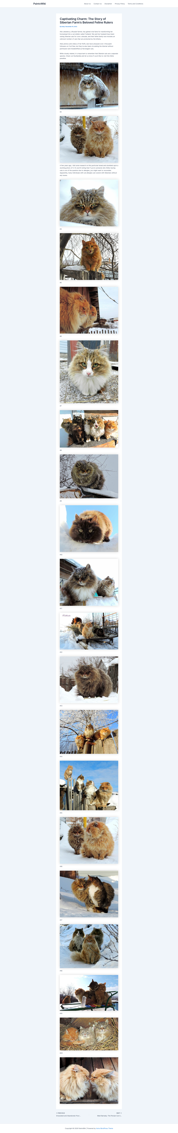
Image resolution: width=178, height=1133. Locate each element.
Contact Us (98, 4)
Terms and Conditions (135, 4)
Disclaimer (108, 4)
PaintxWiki (39, 3)
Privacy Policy (120, 4)
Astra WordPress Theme (104, 1128)
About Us (87, 4)
